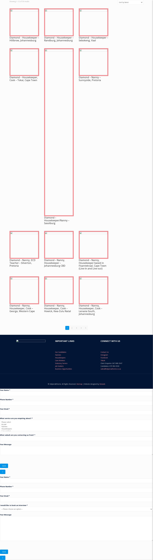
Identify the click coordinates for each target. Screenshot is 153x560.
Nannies (58, 355)
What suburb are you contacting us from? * (17, 435)
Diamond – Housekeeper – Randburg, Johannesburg (59, 39)
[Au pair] (75, 424)
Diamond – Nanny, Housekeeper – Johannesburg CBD (54, 263)
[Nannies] (75, 426)
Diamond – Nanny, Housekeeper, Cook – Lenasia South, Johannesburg (90, 310)
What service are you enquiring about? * (16, 418)
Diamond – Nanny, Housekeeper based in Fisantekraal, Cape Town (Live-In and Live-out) (92, 264)
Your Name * (5, 390)
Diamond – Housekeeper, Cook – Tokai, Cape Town (24, 79)
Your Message (5, 444)
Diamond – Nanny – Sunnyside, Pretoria (90, 79)
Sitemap (79, 384)
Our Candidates (60, 352)
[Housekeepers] (75, 429)
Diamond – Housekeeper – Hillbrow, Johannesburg (24, 39)
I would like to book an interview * (14, 505)
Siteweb (102, 384)
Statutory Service (61, 363)
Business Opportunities (63, 369)
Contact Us (105, 352)
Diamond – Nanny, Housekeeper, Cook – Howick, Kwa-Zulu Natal (57, 308)
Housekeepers (60, 358)
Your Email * (5, 409)
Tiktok (103, 360)
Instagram (104, 355)
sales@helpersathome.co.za (111, 369)
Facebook (104, 358)
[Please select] (75, 422)
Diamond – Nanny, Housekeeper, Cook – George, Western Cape (22, 308)
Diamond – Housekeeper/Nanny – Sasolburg (56, 220)
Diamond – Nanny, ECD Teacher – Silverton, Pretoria (22, 263)
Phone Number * (6, 399)
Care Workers (60, 360)
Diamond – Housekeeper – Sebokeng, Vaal (93, 39)
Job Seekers (59, 366)
